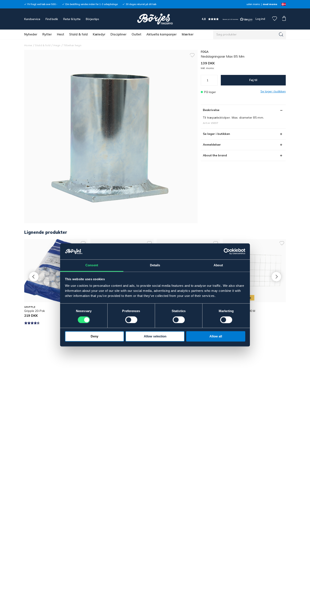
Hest (60, 34)
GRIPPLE (29, 307)
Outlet (136, 34)
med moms (270, 4)
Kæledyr (99, 34)
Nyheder (30, 34)
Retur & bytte (72, 19)
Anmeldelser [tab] (212, 144)
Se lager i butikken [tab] (216, 134)
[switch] (131, 320)
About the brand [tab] (215, 155)
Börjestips (92, 19)
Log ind (260, 18)
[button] (227, 19)
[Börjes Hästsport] (155, 19)
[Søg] (281, 34)
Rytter (47, 34)
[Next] (276, 276)
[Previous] (34, 276)
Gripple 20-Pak (34, 311)
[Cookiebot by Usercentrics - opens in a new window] (226, 251)
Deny (94, 336)
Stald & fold (78, 34)
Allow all (215, 336)
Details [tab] (155, 265)
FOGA (205, 51)
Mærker (188, 34)
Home (28, 45)
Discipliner (119, 34)
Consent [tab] (91, 265)
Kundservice (32, 19)
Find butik (52, 19)
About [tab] (218, 265)
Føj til (253, 80)
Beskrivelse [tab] (211, 110)
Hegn (56, 45)
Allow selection (155, 336)
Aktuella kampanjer (161, 34)
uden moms (253, 4)
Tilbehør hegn (72, 45)
